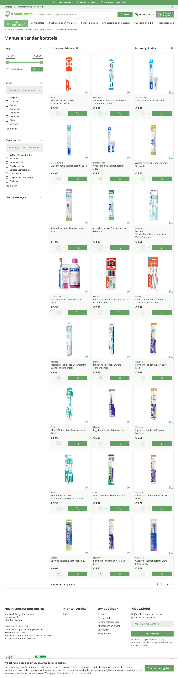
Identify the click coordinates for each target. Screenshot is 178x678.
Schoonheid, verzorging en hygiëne (28, 29)
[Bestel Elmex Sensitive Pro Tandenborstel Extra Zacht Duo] (77, 508)
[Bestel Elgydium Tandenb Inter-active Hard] (162, 508)
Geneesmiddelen (89, 23)
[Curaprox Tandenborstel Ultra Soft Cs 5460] (153, 535)
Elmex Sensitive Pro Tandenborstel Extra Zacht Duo (67, 497)
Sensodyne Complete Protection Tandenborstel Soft (109, 102)
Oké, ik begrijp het (159, 668)
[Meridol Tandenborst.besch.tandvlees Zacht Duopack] (153, 205)
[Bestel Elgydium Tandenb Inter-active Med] (162, 378)
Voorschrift (39, 6)
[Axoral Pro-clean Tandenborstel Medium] (111, 205)
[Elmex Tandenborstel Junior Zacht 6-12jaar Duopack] (111, 274)
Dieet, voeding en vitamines (63, 23)
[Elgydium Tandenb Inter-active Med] (153, 339)
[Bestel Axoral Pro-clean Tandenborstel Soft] (77, 247)
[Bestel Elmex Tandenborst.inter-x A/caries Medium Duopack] (162, 312)
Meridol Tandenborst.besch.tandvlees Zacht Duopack (150, 234)
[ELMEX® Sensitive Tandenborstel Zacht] (69, 404)
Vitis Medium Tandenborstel (150, 100)
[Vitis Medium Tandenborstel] (153, 75)
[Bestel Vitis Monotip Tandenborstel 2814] (77, 179)
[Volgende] (172, 584)
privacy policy (142, 645)
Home (7, 29)
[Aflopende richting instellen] (172, 48)
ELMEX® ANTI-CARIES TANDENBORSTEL (62, 102)
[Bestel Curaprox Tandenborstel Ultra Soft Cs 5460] (162, 574)
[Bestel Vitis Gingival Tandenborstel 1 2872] (77, 312)
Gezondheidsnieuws (23, 6)
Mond (50, 29)
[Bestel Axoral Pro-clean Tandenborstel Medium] (120, 247)
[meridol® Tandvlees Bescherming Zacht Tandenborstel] (69, 339)
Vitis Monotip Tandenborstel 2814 (69, 165)
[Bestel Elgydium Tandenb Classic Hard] (120, 443)
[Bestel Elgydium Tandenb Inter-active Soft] (120, 574)
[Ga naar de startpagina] (18, 14)
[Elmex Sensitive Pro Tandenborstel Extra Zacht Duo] (69, 470)
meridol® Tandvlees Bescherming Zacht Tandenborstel (68, 366)
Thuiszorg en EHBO (143, 23)
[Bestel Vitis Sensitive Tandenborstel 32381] (120, 179)
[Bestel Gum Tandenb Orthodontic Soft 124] (120, 508)
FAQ (65, 614)
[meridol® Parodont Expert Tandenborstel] (111, 339)
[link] (150, 584)
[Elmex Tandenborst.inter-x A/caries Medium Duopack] (153, 274)
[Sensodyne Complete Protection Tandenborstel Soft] (111, 75)
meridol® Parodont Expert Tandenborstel (107, 366)
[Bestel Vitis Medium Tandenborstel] (162, 113)
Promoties (39, 23)
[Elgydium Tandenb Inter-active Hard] (153, 470)
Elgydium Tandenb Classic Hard (109, 430)
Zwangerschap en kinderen (116, 23)
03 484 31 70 (21, 626)
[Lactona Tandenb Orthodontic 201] (69, 535)
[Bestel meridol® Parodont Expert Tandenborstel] (120, 378)
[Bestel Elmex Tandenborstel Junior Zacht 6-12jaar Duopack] (120, 312)
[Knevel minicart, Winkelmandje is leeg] (159, 14)
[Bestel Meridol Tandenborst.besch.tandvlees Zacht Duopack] (162, 247)
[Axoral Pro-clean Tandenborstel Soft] (69, 205)
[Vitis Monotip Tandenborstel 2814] (69, 140)
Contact (8, 6)
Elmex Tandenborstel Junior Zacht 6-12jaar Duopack (111, 301)
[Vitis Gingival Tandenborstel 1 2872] (69, 274)
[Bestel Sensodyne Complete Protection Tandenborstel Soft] (120, 113)
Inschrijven (152, 633)
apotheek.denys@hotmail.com (33, 629)
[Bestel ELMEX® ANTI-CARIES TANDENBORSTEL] (77, 113)
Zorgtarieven (104, 633)
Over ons (102, 614)
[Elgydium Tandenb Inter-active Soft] (111, 535)
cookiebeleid (85, 673)
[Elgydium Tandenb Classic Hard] (111, 404)
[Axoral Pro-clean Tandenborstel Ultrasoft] (153, 140)
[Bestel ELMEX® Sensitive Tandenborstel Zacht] (77, 443)
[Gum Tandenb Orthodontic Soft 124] (111, 470)
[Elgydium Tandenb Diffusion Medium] (153, 404)
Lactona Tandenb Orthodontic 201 (68, 560)
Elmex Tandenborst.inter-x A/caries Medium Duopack (149, 301)
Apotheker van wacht (109, 625)
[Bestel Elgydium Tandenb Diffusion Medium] (162, 443)
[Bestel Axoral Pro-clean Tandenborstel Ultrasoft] (162, 179)
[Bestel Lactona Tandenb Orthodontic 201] (77, 574)
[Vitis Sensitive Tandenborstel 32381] (111, 140)
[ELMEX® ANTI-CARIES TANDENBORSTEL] (69, 75)
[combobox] (76, 14)
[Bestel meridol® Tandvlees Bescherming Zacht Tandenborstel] (77, 378)
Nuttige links (105, 618)
